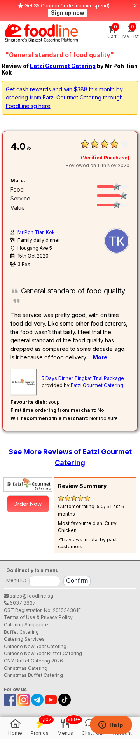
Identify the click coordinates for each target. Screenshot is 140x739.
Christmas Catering (25, 668)
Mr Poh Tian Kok (36, 232)
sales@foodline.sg (31, 596)
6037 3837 (22, 603)
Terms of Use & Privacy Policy (38, 617)
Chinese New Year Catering (35, 646)
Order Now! (28, 503)
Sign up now (67, 12)
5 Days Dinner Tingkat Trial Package (83, 378)
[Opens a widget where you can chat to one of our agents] (110, 725)
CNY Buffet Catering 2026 (33, 661)
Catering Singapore (26, 624)
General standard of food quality (73, 291)
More (100, 357)
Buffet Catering (21, 632)
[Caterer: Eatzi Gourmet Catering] (28, 484)
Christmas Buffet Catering (33, 675)
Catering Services (24, 639)
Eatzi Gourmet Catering (63, 66)
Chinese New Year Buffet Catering (43, 653)
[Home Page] (41, 33)
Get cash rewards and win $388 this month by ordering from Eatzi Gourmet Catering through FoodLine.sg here (64, 97)
